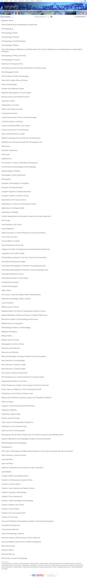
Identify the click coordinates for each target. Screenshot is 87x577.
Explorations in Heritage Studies (13, 208)
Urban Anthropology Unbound (13, 534)
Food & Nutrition (78, 563)
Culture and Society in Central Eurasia (15, 130)
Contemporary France (9, 113)
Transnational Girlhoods (10, 529)
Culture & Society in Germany (12, 122)
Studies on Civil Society (10, 517)
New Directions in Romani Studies (14, 365)
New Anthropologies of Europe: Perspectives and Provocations (24, 356)
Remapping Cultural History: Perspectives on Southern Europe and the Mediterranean (32, 435)
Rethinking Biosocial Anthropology (14, 443)
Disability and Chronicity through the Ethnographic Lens (22, 142)
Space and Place (7, 464)
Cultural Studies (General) (24, 563)
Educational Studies (44, 563)
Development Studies (34, 563)
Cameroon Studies (8, 101)
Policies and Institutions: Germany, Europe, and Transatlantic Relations (27, 398)
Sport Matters (6, 472)
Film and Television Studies (68, 563)
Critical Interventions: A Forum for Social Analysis (19, 117)
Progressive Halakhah (9, 410)
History (59, 12)
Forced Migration (8, 229)
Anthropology (5, 12)
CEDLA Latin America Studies (12, 109)
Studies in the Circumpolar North (13, 513)
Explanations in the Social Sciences (14, 200)
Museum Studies (79, 565)
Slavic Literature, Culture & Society (14, 455)
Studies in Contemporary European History (17, 480)
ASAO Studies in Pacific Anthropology (15, 76)
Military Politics (7, 336)
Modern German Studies (10, 340)
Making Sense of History (10, 307)
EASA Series (6, 155)
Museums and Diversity (10, 352)
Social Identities (7, 459)
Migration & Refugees (9, 332)
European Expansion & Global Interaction (16, 192)
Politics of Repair (7, 402)
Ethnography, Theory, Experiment (14, 175)
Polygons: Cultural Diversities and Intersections (18, 406)
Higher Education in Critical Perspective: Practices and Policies (24, 233)
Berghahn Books (51, 574)
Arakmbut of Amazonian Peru (12, 64)
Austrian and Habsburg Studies (13, 89)
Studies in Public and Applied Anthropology (17, 501)
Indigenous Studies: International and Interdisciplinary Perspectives (26, 249)
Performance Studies (17, 567)
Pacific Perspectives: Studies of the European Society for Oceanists (25, 385)
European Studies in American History (15, 196)
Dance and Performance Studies (13, 134)
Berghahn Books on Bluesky (36, 575)
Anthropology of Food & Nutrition (14, 41)
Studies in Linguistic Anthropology (14, 492)
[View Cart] (85, 1)
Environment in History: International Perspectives (20, 163)
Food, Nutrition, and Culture (12, 225)
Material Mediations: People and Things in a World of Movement (24, 315)
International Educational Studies (13, 262)
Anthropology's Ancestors (11, 60)
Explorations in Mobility (10, 212)
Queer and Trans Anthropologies (13, 431)
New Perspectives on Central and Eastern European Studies (23, 377)
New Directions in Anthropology (13, 361)
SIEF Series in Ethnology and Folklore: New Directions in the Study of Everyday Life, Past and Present (37, 451)
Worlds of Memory (8, 554)
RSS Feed (42, 575)
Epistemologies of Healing (11, 171)
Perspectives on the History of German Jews (17, 393)
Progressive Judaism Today (11, 414)
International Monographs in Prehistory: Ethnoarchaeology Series (25, 270)
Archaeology (16, 12)
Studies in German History (11, 484)
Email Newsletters (31, 575)
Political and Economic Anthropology (30, 567)
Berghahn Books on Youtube (38, 575)
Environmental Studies (38, 12)
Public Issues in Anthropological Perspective (17, 422)
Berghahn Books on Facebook (33, 575)
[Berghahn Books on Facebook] (85, 8)
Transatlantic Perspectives (11, 525)
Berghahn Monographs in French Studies (16, 93)
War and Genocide (8, 546)
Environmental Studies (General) (55, 563)
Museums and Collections (11, 348)
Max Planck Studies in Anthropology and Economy (20, 319)
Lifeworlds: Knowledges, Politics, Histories (16, 299)
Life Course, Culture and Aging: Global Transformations (21, 295)
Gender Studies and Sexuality (8, 565)
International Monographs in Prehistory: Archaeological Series (24, 266)
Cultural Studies (27, 12)
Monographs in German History (13, 344)
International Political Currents (12, 274)
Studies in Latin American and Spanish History (18, 488)
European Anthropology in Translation (15, 183)
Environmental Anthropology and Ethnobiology (19, 167)
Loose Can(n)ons (7, 303)
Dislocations (6, 146)
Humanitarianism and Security (12, 245)
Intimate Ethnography (10, 286)
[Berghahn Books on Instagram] (82, 8)
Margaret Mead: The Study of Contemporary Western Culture (24, 311)
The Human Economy (9, 237)
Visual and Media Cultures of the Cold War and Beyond (21, 542)
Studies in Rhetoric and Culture (13, 505)
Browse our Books (5, 16)
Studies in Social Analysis (10, 509)
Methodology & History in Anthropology (16, 328)
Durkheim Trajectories (9, 150)
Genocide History (18, 565)
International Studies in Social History (15, 278)
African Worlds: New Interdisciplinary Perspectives (19, 25)
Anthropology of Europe (10, 37)
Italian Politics (6, 290)
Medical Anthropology (56, 565)
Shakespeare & (7, 447)
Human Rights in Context (11, 241)
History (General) (33, 565)
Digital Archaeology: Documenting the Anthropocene (21, 138)
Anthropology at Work (9, 33)
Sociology (81, 12)
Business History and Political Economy (15, 97)
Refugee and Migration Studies (45, 567)
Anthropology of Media (10, 45)
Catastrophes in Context (10, 105)
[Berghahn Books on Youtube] (80, 8)
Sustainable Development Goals (64, 567)
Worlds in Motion (8, 550)
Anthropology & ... (8, 29)
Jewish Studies (40, 565)
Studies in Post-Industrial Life (12, 497)
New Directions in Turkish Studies (13, 369)
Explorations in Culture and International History (19, 204)
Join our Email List (81, 16)
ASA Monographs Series (10, 72)
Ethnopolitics (6, 179)
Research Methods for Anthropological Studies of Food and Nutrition (26, 439)
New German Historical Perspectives (14, 373)
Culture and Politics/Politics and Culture (16, 126)
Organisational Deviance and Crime (14, 381)
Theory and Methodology (77, 567)
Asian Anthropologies (9, 84)
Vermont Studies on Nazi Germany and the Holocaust (21, 538)
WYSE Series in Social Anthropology (14, 558)
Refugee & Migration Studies (70, 13)
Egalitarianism (7, 159)
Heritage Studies (25, 565)
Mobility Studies (72, 565)
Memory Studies (65, 565)
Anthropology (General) (7, 563)
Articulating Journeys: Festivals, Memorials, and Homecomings (24, 68)
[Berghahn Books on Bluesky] (77, 8)
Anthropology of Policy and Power (14, 56)
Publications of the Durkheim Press (14, 426)
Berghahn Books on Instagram (40, 575)
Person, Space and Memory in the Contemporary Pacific (22, 389)
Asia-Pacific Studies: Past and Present (15, 80)
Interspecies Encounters (10, 282)
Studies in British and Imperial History (15, 476)
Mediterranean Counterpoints (12, 323)
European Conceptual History (12, 187)
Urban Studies (4, 568)
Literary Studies (47, 565)
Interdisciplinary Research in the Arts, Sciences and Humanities (24, 258)
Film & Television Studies (48, 13)
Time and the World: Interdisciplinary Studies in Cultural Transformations (28, 521)
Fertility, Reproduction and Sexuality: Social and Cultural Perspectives (26, 216)
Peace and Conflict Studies (7, 567)
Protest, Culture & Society (11, 418)
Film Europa (6, 220)
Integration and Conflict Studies (13, 253)
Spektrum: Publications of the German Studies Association (22, 468)
